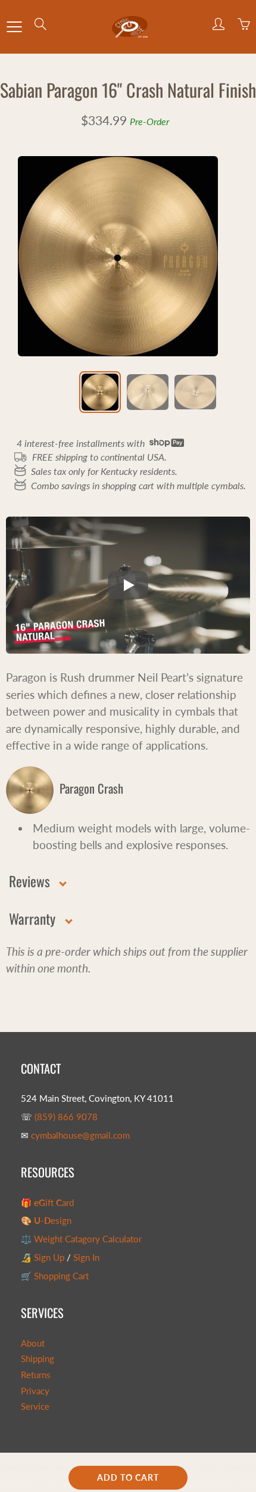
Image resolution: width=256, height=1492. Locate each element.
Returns (36, 1375)
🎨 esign (46, 1221)
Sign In (86, 1257)
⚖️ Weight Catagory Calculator (81, 1239)
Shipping (37, 1359)
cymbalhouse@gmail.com (80, 1135)
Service (35, 1406)
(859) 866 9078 (66, 1117)
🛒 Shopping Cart (55, 1276)
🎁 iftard (47, 1203)
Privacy (35, 1391)
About (33, 1343)
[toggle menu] (14, 27)
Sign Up (49, 1257)
